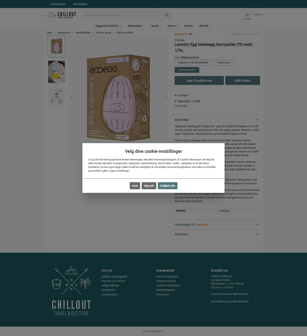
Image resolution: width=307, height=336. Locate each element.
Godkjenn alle (167, 185)
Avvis (135, 185)
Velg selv (149, 185)
